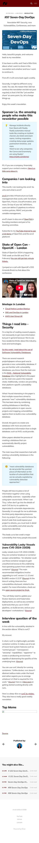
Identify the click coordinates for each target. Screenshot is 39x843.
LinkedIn (19, 822)
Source (15, 569)
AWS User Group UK (14, 316)
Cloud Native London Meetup (17, 308)
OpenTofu (28, 219)
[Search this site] (31, 3)
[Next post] (35, 744)
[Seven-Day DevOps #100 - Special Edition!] (19, 782)
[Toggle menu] (35, 3)
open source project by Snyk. (18, 590)
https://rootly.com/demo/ (19, 157)
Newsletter (28, 13)
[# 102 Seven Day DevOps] (19, 771)
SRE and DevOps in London (16, 312)
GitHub (19, 819)
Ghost (23, 829)
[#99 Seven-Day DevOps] (19, 787)
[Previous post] (3, 744)
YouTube (19, 816)
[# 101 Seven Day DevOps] (19, 776)
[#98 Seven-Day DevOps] (19, 793)
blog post (27, 682)
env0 (4, 196)
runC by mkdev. (27, 693)
